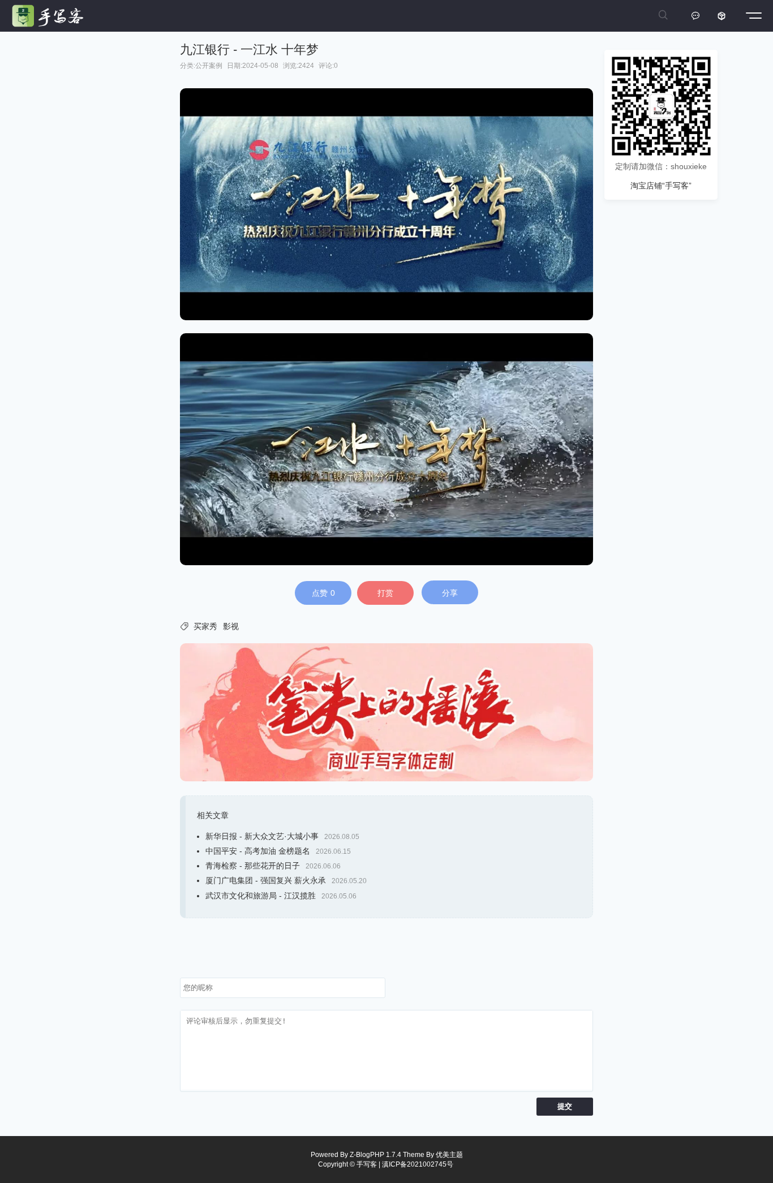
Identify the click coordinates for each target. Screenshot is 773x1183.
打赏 (385, 592)
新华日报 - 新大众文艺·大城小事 (262, 836)
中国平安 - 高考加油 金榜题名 (257, 850)
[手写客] (50, 16)
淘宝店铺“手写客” (661, 185)
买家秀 (205, 626)
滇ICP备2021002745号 (417, 1164)
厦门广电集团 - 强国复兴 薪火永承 (265, 880)
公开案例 (208, 66)
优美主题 (449, 1155)
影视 (231, 626)
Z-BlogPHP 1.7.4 (375, 1155)
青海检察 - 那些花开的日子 (252, 865)
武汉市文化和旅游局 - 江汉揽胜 (260, 895)
